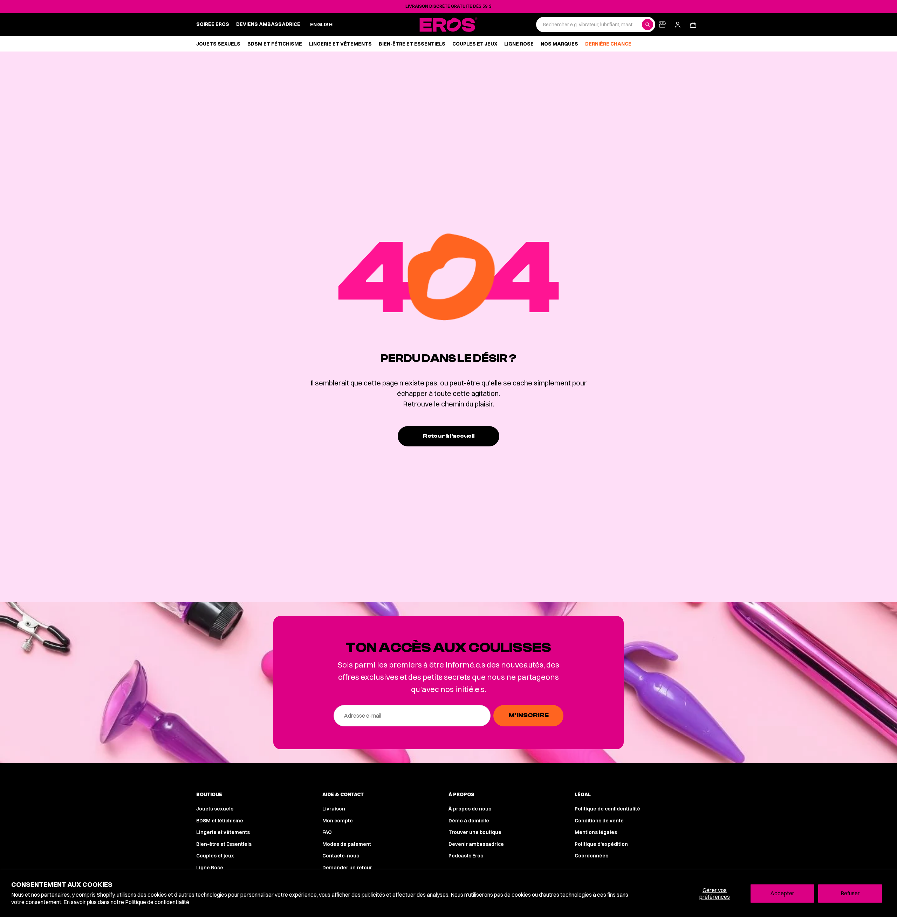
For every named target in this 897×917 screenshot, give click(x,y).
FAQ (327, 832)
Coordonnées (591, 856)
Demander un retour (347, 867)
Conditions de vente (599, 820)
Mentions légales (596, 832)
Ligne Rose (209, 867)
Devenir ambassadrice (476, 844)
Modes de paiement (346, 844)
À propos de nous (469, 809)
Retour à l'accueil (448, 436)
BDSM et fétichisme (219, 820)
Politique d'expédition (601, 844)
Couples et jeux (215, 856)
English (321, 24)
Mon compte (337, 820)
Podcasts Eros (465, 856)
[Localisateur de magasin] (662, 24)
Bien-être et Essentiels (224, 844)
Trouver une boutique (474, 832)
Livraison (333, 809)
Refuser (850, 893)
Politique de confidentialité (157, 901)
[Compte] (677, 24)
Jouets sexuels (214, 809)
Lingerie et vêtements (223, 832)
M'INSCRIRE (528, 715)
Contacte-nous (340, 856)
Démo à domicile (468, 820)
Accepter (782, 893)
